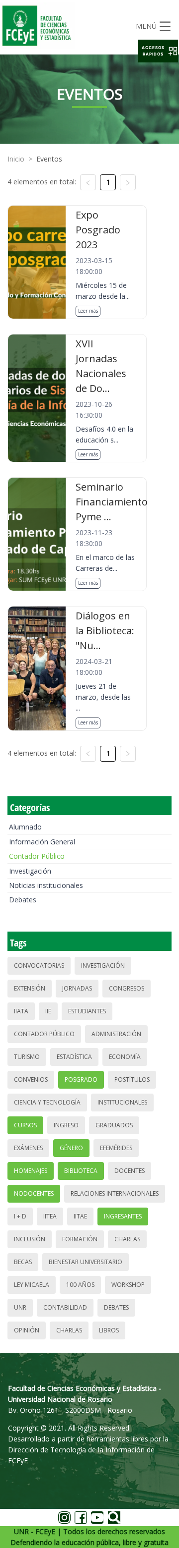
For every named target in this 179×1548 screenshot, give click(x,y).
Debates (22, 899)
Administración (116, 1034)
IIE (48, 1011)
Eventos (49, 159)
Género (71, 1148)
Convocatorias (39, 965)
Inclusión (29, 1239)
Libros (109, 1330)
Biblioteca (80, 1170)
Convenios (31, 1079)
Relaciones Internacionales (115, 1193)
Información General (42, 841)
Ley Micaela (31, 1284)
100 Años (80, 1284)
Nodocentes (34, 1193)
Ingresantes (123, 1216)
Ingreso (66, 1125)
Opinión (26, 1330)
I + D (20, 1216)
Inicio (15, 159)
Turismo (27, 1056)
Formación (79, 1239)
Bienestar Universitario (85, 1262)
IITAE (80, 1216)
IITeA (50, 1216)
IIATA (21, 1011)
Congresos (126, 988)
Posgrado (81, 1079)
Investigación (30, 871)
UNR (20, 1307)
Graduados (114, 1125)
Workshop (128, 1284)
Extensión (29, 988)
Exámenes (28, 1148)
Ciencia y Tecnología (47, 1102)
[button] (158, 51)
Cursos (25, 1125)
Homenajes (30, 1170)
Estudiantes (87, 1011)
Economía (125, 1056)
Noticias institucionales (46, 885)
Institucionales (122, 1102)
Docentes (129, 1170)
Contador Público (37, 856)
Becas (23, 1262)
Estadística (74, 1056)
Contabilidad (65, 1307)
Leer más (88, 310)
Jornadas (77, 988)
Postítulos (132, 1079)
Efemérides (116, 1148)
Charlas (127, 1239)
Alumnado (25, 826)
